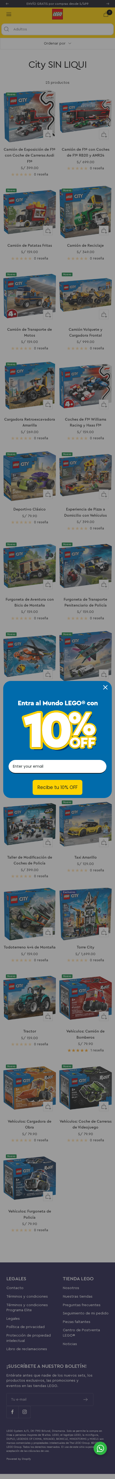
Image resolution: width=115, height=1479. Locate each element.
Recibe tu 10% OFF (57, 787)
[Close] (105, 687)
